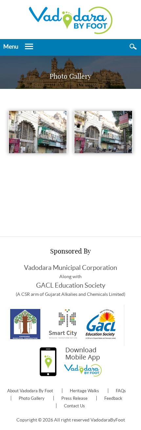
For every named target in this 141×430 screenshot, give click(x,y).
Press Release (74, 398)
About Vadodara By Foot (30, 390)
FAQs (121, 390)
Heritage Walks (84, 390)
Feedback (113, 398)
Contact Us (74, 405)
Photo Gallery (32, 398)
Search (133, 46)
